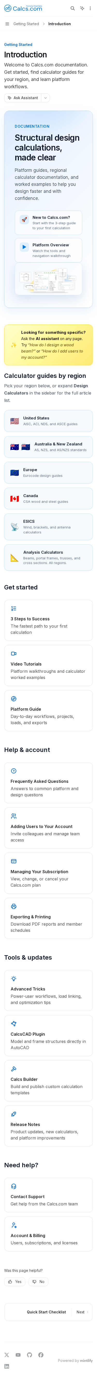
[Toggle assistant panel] (82, 8)
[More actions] (90, 8)
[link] (48, 620)
